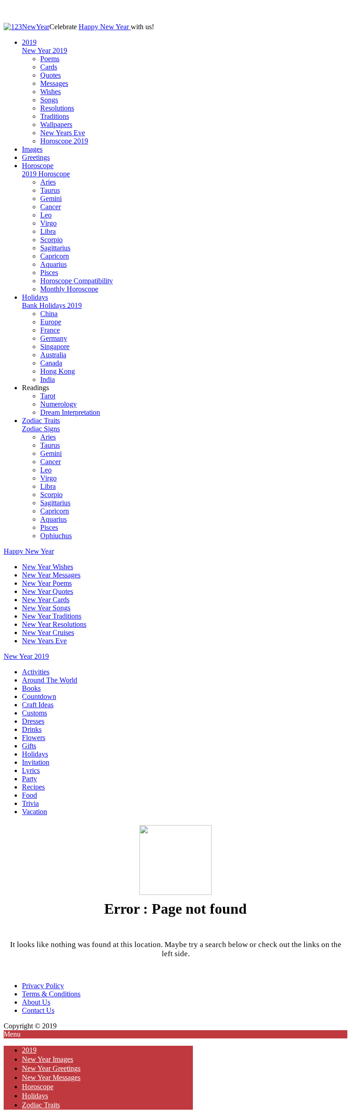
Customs (34, 713)
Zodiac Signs (41, 429)
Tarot (47, 396)
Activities (35, 672)
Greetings (36, 157)
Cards (48, 67)
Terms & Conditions (51, 994)
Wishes (50, 91)
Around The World (49, 680)
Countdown (39, 696)
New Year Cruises (48, 632)
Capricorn (54, 256)
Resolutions (57, 108)
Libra (48, 231)
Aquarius (53, 264)
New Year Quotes (47, 591)
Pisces (49, 272)
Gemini (51, 198)
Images (32, 149)
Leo (46, 215)
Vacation (34, 811)
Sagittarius (55, 248)
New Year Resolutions (54, 624)
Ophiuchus (56, 536)
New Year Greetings (51, 1068)
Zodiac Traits (41, 420)
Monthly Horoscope (69, 289)
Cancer (50, 207)
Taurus (50, 190)
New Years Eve (62, 133)
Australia (53, 355)
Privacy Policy (43, 986)
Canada (51, 363)
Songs (49, 100)
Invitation (35, 762)
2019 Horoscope (46, 174)
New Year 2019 (44, 50)
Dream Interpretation (70, 412)
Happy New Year (105, 27)
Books (31, 688)
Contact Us (38, 1010)
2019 (29, 42)
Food (29, 795)
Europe (50, 322)
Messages (54, 83)
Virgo (48, 223)
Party (29, 779)
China (49, 314)
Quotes (50, 75)
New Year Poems (47, 583)
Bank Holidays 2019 (52, 305)
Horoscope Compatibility (76, 281)
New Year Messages (51, 575)
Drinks (32, 729)
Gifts (29, 746)
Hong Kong (57, 371)
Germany (53, 338)
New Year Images (47, 1059)
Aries (48, 182)
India (47, 379)
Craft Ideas (37, 705)
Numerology (58, 404)
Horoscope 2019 (64, 141)
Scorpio (51, 240)
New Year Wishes (47, 567)
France (50, 330)
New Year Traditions (51, 616)
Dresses (33, 721)
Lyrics (31, 770)
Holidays (35, 297)
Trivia (30, 803)
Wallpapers (56, 124)
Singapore (54, 346)
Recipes (33, 787)
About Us (36, 1002)
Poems (49, 59)
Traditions (54, 116)
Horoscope (37, 165)
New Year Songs (46, 608)
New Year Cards (45, 599)
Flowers (33, 737)
